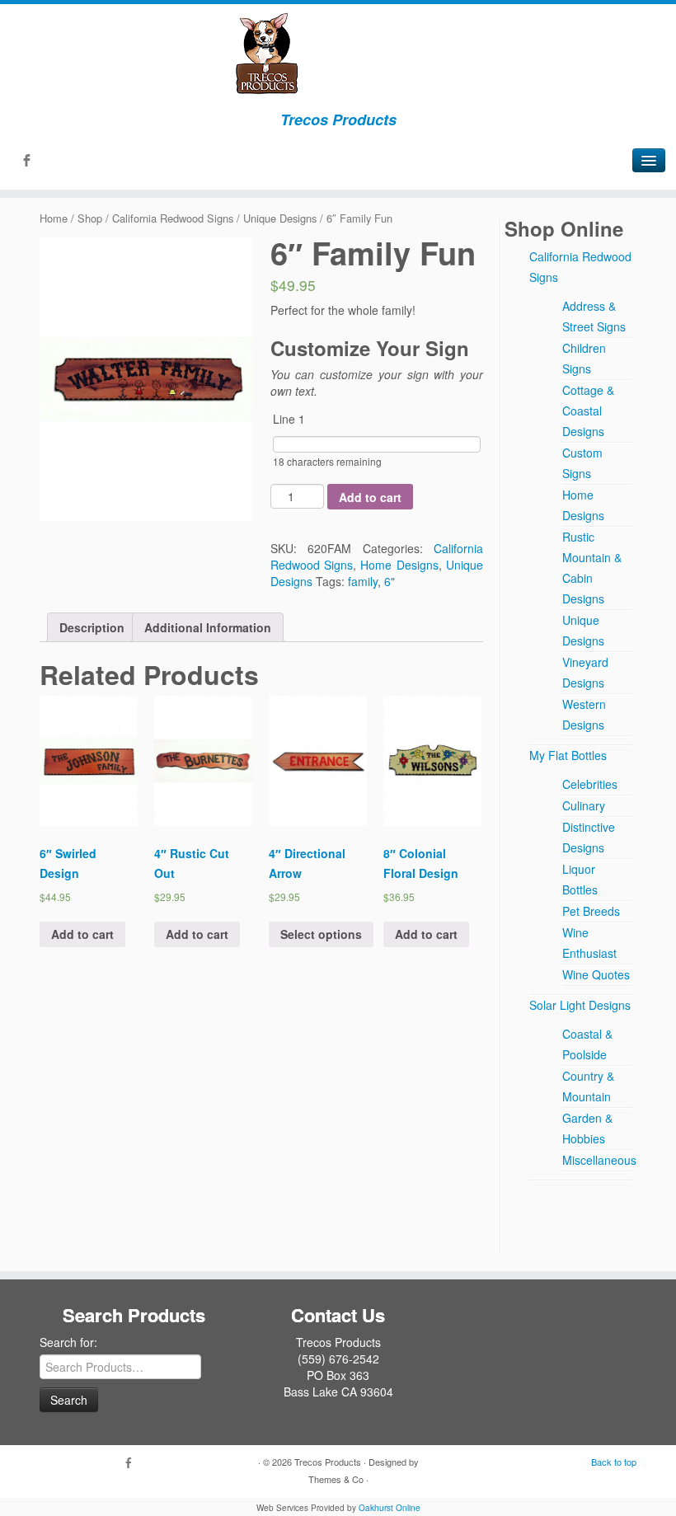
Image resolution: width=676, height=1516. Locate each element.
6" (389, 581)
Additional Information (207, 627)
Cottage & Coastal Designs (588, 410)
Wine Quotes (596, 974)
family (363, 581)
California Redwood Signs (172, 218)
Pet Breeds (591, 911)
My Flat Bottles (568, 755)
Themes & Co (336, 1478)
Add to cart (370, 497)
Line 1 (289, 419)
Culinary (583, 805)
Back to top (613, 1461)
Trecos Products (327, 1461)
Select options (321, 934)
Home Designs (399, 564)
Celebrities (589, 784)
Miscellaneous (599, 1160)
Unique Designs (280, 218)
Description (91, 627)
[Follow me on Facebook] (32, 161)
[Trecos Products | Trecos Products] (338, 53)
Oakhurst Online (389, 1508)
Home (54, 218)
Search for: (68, 1342)
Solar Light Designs (580, 1005)
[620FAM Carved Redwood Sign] (146, 379)
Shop (89, 218)
